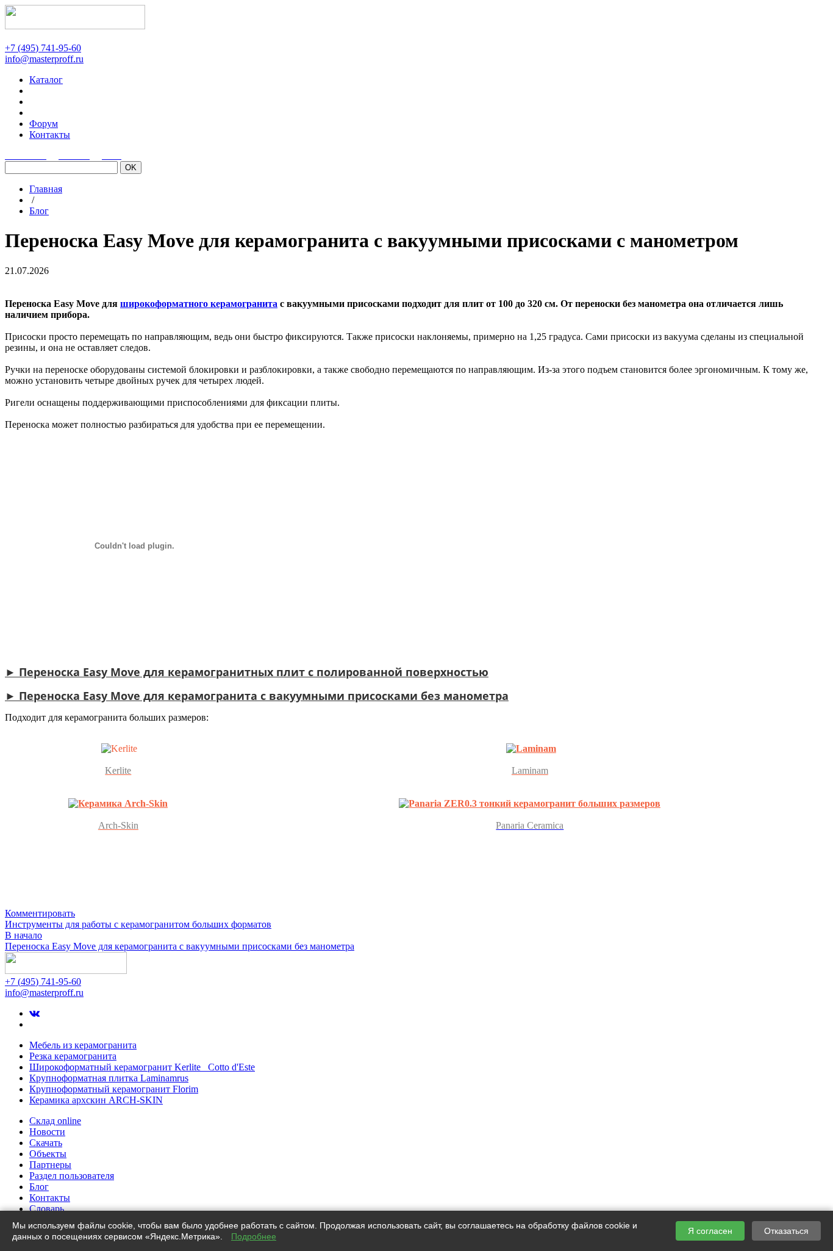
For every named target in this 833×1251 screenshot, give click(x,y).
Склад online (55, 1121)
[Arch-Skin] (118, 803)
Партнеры (50, 1164)
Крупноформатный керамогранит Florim (113, 1089)
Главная (45, 189)
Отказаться (786, 1231)
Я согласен (710, 1231)
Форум (43, 123)
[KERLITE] (119, 748)
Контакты (49, 134)
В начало (23, 935)
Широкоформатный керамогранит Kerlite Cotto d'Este (142, 1067)
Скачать (45, 1142)
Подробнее (253, 1236)
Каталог (46, 79)
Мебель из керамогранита (83, 1045)
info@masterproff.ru (44, 59)
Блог (39, 211)
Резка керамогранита (72, 1056)
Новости (47, 1132)
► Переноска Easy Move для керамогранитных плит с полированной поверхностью (246, 672)
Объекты (47, 1153)
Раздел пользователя (71, 1175)
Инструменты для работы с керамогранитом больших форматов (138, 924)
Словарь (46, 1208)
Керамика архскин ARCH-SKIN (96, 1100)
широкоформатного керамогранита (198, 303)
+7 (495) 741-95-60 (43, 48)
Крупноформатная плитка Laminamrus (108, 1078)
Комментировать (40, 913)
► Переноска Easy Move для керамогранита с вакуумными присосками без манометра (257, 695)
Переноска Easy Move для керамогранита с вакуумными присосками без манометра (179, 946)
